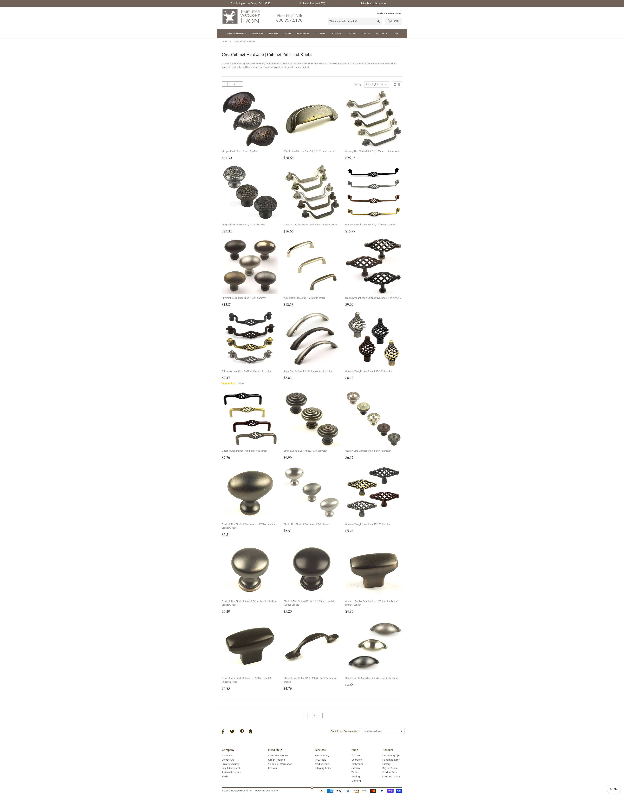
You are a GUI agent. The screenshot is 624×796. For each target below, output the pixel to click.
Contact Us (228, 759)
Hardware (303, 33)
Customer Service (278, 755)
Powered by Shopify (266, 790)
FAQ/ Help (320, 759)
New (395, 33)
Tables (366, 33)
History (386, 763)
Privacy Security (231, 763)
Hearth (273, 33)
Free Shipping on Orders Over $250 (250, 3)
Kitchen (320, 33)
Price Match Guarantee (374, 3)
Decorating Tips (391, 755)
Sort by (357, 84)
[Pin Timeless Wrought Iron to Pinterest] (242, 732)
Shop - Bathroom (236, 33)
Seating (351, 33)
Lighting (336, 33)
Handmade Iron (391, 759)
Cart (396, 21)
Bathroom (357, 763)
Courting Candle (391, 776)
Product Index (322, 763)
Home (224, 41)
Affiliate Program (231, 772)
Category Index (323, 768)
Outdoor (381, 33)
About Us (227, 755)
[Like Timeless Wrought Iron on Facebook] (223, 732)
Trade (225, 776)
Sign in (380, 13)
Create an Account (394, 13)
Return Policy (321, 755)
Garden (355, 768)
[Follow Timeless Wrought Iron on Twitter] (232, 732)
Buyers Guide (389, 768)
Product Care (389, 772)
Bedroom (257, 33)
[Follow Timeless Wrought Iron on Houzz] (250, 732)
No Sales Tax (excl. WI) (312, 3)
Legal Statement (231, 768)
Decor (287, 33)
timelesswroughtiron (240, 790)
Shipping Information (280, 763)
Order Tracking (276, 759)
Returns (272, 768)
